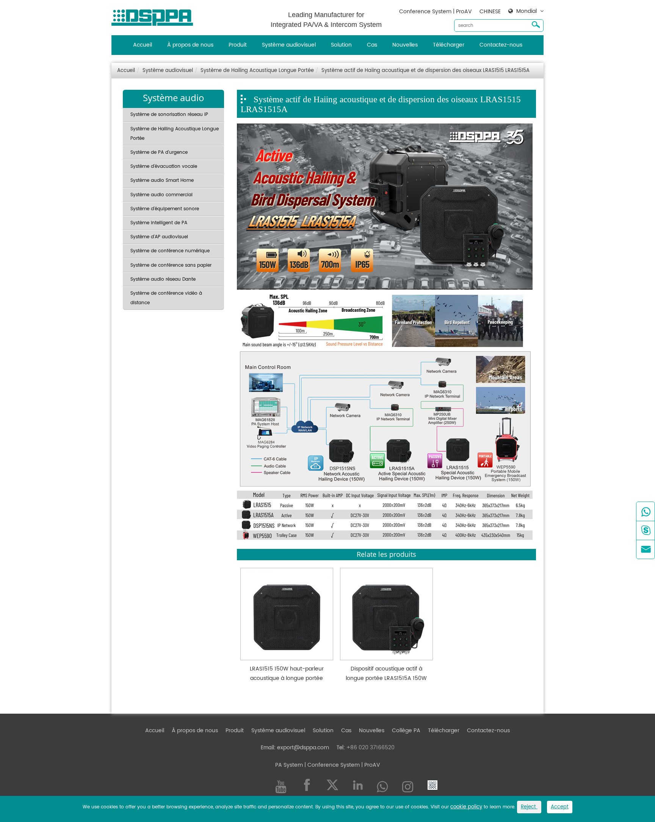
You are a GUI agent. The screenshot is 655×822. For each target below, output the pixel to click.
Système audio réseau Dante (163, 279)
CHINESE (490, 11)
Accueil (142, 45)
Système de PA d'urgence (159, 152)
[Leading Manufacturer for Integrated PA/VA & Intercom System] (155, 16)
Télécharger (448, 45)
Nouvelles (405, 45)
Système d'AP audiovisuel (159, 237)
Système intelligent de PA (158, 223)
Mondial (526, 11)
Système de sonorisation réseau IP (169, 114)
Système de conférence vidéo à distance (166, 298)
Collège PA (406, 730)
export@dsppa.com (303, 747)
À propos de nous (190, 45)
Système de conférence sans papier (171, 265)
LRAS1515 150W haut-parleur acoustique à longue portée (287, 673)
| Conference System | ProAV (341, 765)
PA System (289, 765)
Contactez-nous (500, 45)
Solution (341, 45)
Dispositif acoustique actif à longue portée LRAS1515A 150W (386, 673)
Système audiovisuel (289, 45)
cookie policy (466, 807)
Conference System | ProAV (435, 11)
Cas (372, 45)
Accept (560, 807)
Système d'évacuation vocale (163, 166)
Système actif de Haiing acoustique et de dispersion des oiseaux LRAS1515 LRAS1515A (425, 71)
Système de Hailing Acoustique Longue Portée (257, 71)
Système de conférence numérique (170, 251)
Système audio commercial (161, 194)
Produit (238, 45)
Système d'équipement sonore (164, 209)
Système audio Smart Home (162, 180)
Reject (529, 807)
